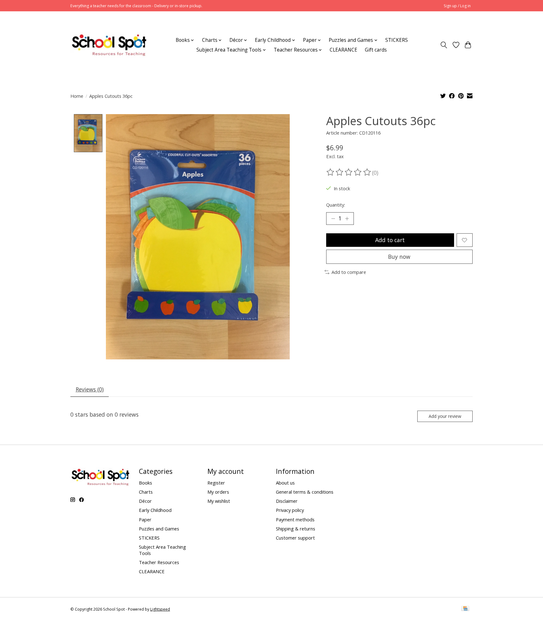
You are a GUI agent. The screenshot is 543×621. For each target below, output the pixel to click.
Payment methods (295, 519)
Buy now (399, 256)
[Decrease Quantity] (333, 218)
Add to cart (390, 240)
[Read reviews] (349, 172)
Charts (146, 492)
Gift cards (376, 50)
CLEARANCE (343, 50)
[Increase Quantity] (347, 218)
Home (76, 96)
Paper (145, 519)
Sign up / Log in (457, 5)
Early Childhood (155, 510)
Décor (145, 501)
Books (145, 483)
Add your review (445, 416)
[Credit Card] (465, 609)
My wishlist (218, 501)
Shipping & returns (295, 528)
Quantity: (335, 205)
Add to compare (349, 272)
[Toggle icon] (443, 45)
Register (216, 483)
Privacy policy (290, 510)
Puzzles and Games (159, 528)
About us (285, 483)
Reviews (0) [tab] (90, 389)
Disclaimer (287, 501)
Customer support (295, 538)
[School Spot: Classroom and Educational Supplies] (108, 45)
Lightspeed (160, 609)
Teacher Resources (159, 562)
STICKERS (396, 40)
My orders (218, 492)
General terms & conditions (304, 492)
